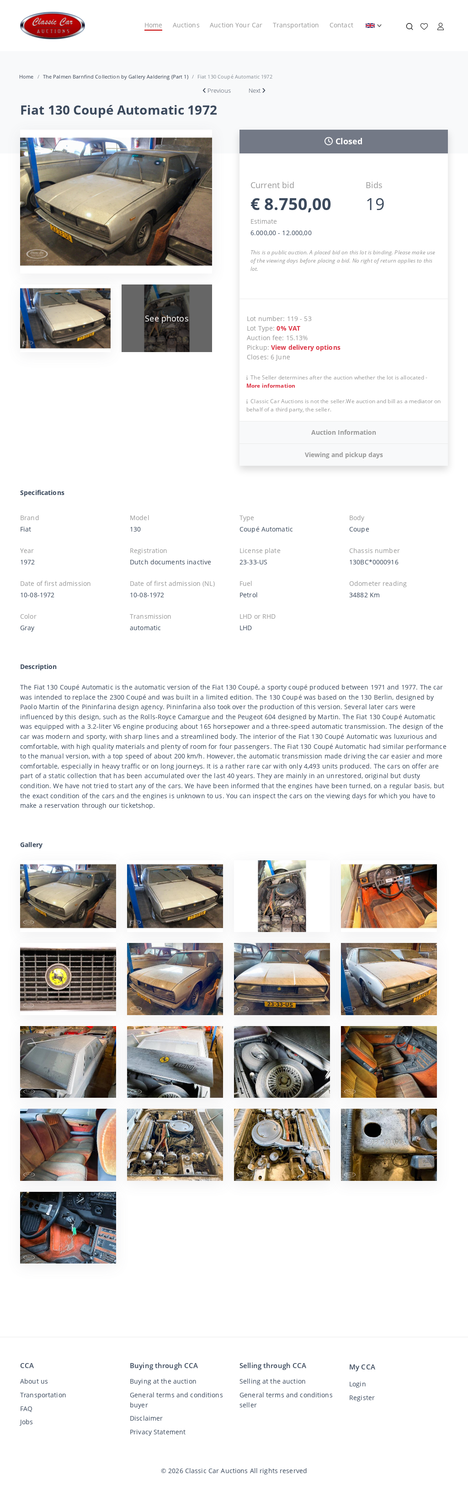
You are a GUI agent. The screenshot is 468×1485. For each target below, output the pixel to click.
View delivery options (305, 347)
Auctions (186, 25)
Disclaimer (146, 1418)
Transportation (296, 25)
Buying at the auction (163, 1381)
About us (34, 1381)
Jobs (26, 1421)
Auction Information (343, 432)
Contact (341, 25)
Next (255, 90)
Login (357, 1384)
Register (362, 1397)
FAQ (26, 1408)
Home (153, 25)
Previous (219, 90)
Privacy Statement (158, 1431)
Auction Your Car (236, 25)
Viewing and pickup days (344, 454)
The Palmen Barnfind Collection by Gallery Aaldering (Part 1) (115, 76)
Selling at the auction (272, 1381)
